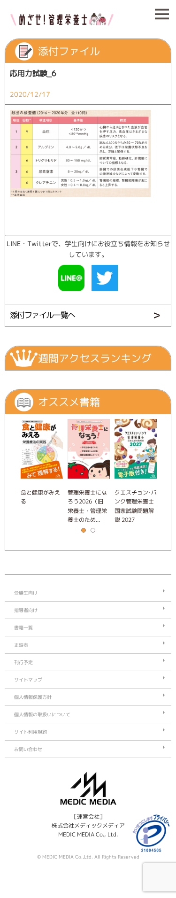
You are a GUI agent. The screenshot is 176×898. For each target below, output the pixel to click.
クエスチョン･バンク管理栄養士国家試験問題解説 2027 (136, 506)
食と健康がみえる (40, 496)
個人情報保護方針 (33, 697)
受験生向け (26, 592)
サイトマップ (28, 679)
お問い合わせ (28, 749)
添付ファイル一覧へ (42, 315)
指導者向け (26, 610)
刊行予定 (23, 662)
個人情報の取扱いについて (42, 714)
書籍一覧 (23, 627)
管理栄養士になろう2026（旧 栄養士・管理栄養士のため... (87, 506)
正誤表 (21, 645)
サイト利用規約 (30, 731)
